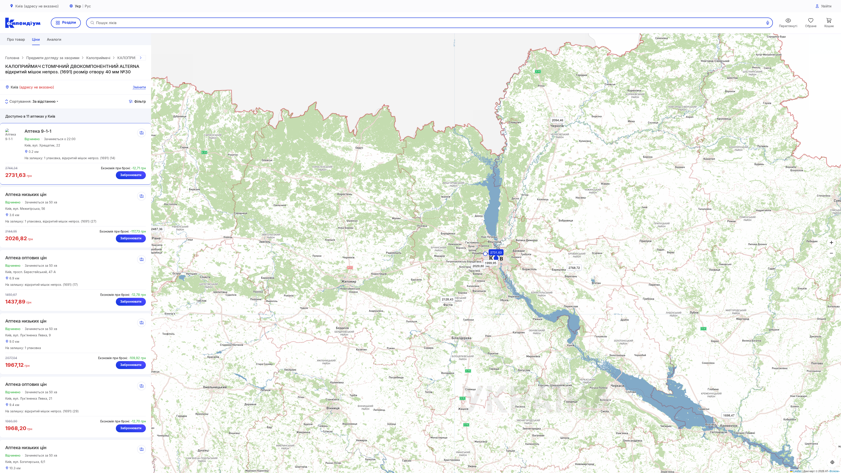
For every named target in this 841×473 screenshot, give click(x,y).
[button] (485, 253)
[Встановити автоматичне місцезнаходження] (832, 462)
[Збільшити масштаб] (831, 242)
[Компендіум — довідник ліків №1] (22, 23)
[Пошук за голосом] (767, 22)
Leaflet (797, 471)
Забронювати (130, 175)
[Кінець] (140, 57)
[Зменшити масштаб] (831, 253)
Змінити (139, 87)
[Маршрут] (141, 133)
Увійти (826, 6)
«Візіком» (834, 471)
